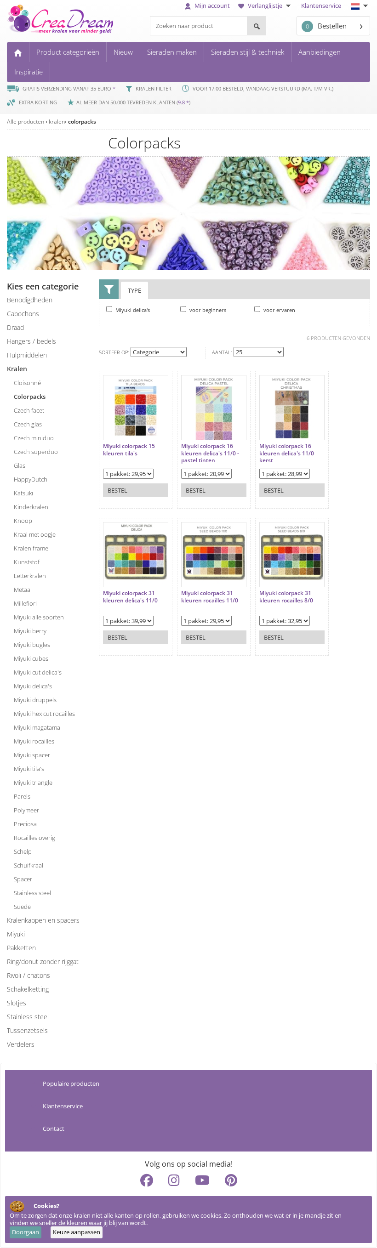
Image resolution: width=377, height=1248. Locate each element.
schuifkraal (28, 865)
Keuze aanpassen (76, 1232)
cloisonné (27, 383)
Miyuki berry (30, 631)
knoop (23, 520)
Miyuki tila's (29, 769)
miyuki (16, 934)
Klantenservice (321, 5)
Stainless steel (28, 1016)
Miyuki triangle (33, 782)
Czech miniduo (34, 438)
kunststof (27, 562)
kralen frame (31, 548)
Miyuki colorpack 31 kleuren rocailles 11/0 (209, 597)
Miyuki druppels (35, 700)
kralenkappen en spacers (43, 920)
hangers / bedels (31, 341)
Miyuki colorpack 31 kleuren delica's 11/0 (130, 597)
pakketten (21, 947)
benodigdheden (29, 299)
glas (19, 465)
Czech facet (29, 410)
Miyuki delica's (33, 686)
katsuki (23, 493)
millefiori (25, 603)
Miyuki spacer (32, 755)
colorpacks (82, 121)
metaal (23, 589)
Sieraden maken (172, 52)
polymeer (26, 810)
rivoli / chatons (28, 975)
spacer (23, 879)
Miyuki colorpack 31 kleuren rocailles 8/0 (286, 597)
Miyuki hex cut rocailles (44, 713)
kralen (57, 121)
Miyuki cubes (31, 658)
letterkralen (30, 576)
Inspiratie (28, 71)
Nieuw (123, 52)
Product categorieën (67, 52)
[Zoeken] (256, 26)
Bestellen (326, 25)
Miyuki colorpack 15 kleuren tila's (129, 449)
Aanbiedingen (319, 52)
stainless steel (32, 893)
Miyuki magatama (37, 727)
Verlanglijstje (265, 5)
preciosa (25, 824)
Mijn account (211, 5)
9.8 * (183, 102)
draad (15, 327)
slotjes (16, 1002)
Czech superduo (36, 452)
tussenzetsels (27, 1030)
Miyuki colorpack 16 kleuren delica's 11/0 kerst (286, 453)
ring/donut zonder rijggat (43, 961)
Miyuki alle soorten (39, 617)
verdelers (20, 1044)
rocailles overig (34, 838)
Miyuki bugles (32, 645)
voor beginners (207, 309)
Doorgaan (25, 1232)
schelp (23, 851)
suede (22, 906)
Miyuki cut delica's (38, 672)
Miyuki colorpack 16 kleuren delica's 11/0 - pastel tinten (210, 453)
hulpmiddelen (27, 355)
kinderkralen (31, 507)
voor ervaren (278, 309)
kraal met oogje (35, 534)
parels (22, 796)
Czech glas (28, 424)
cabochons (23, 313)
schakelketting (28, 989)
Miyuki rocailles (34, 741)
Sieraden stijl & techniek (247, 52)
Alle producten (25, 121)
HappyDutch (30, 479)
